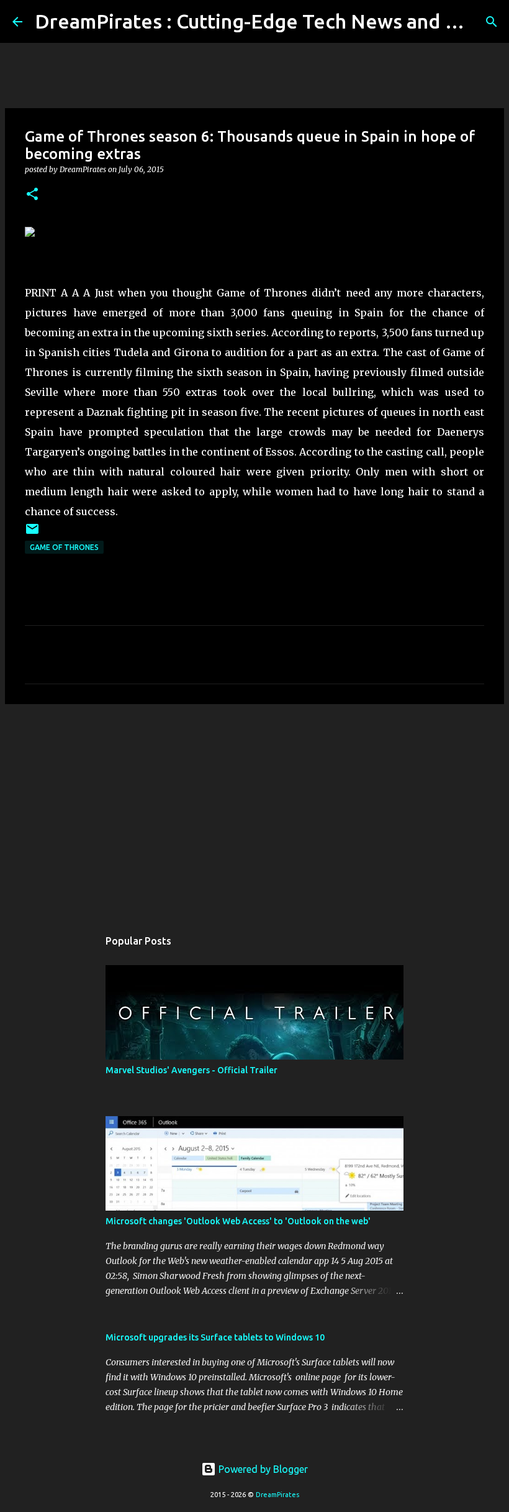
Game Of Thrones (64, 547)
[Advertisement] (254, 810)
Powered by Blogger (262, 1469)
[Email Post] (32, 533)
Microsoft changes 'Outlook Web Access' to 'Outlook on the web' (238, 1221)
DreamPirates (277, 1494)
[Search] (491, 22)
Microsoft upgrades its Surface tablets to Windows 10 (215, 1337)
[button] (32, 194)
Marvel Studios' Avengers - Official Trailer (191, 1070)
